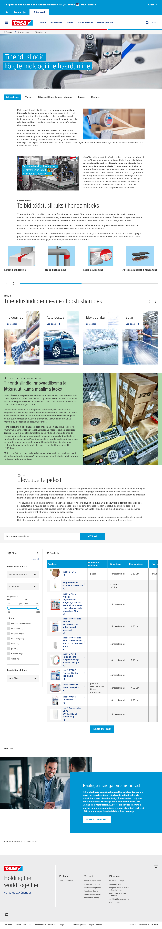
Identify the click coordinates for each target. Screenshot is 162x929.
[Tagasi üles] (156, 867)
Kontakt (95, 97)
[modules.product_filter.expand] (35, 574)
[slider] (8, 608)
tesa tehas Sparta (91, 891)
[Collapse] (37, 553)
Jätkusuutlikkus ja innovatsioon (55, 97)
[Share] (64, 575)
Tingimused (63, 925)
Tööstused (39, 12)
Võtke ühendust (97, 819)
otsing (92, 536)
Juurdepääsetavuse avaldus (45, 925)
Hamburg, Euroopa (116, 881)
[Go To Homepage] (7, 12)
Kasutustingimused (79, 925)
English (92, 4)
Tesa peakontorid (66, 881)
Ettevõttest (8, 925)
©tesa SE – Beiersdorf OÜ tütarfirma (143, 925)
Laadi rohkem (102, 729)
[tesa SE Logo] (22, 23)
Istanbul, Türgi (114, 902)
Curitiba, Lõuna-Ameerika (119, 899)
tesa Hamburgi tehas (92, 894)
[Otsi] (147, 23)
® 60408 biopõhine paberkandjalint (37, 409)
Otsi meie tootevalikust (17, 536)
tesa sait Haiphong (91, 898)
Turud (28, 97)
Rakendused (23, 32)
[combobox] (23, 574)
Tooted (81, 97)
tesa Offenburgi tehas (93, 888)
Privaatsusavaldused (23, 925)
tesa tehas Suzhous (92, 884)
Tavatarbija (20, 12)
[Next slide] (13, 283)
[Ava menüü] (7, 22)
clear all (35, 559)
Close (151, 4)
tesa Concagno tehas (92, 881)
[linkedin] (6, 915)
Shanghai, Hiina (115, 884)
